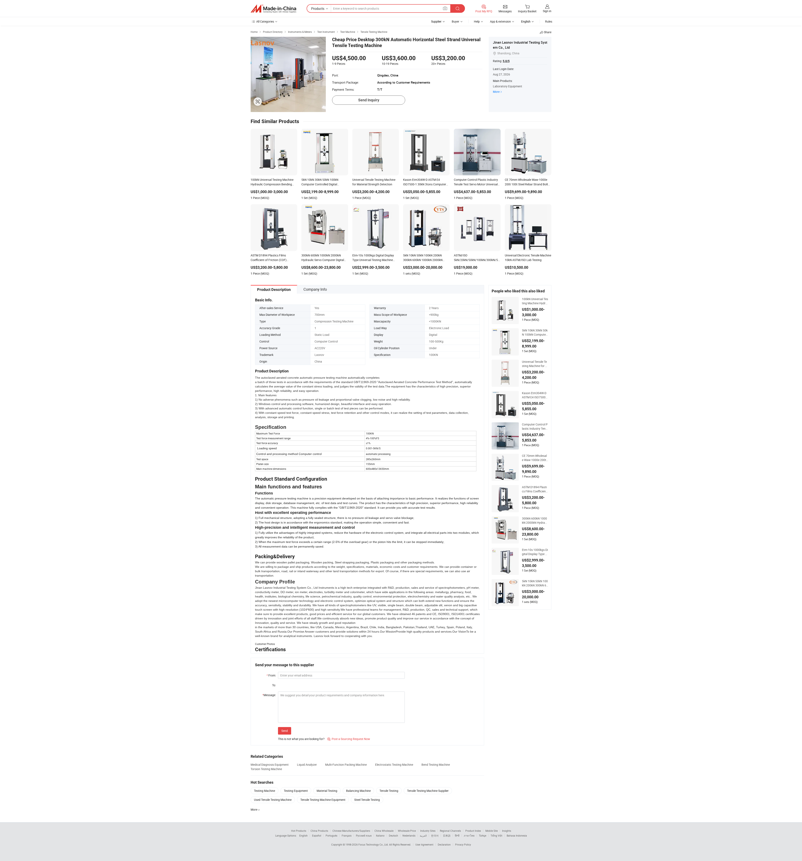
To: (274, 685)
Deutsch (393, 835)
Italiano (380, 835)
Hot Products (298, 830)
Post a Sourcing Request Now (348, 739)
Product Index (473, 830)
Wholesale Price (407, 830)
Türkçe (482, 835)
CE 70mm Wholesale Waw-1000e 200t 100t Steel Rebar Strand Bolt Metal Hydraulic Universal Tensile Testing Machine (535, 458)
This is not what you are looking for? (301, 739)
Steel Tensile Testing (367, 800)
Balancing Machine (358, 791)
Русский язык (364, 835)
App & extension (500, 21)
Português (331, 835)
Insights (506, 830)
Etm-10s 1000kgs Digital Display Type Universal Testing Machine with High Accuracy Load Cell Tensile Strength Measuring (535, 552)
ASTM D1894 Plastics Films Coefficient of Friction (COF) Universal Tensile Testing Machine (535, 489)
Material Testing (327, 791)
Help (477, 21)
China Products (319, 830)
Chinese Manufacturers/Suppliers (351, 830)
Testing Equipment (296, 791)
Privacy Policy (463, 844)
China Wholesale (383, 830)
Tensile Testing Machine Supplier (428, 791)
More (496, 92)
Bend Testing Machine (435, 765)
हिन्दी (457, 835)
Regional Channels (450, 830)
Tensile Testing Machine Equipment (322, 800)
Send (284, 731)
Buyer (455, 21)
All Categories (265, 21)
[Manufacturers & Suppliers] (273, 8)
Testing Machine (264, 791)
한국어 (435, 835)
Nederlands (408, 835)
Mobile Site (491, 830)
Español (316, 835)
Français (347, 835)
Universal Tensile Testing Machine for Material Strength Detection (535, 364)
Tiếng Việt (496, 835)
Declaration (444, 844)
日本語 (446, 835)
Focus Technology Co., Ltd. (373, 844)
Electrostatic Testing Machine (394, 765)
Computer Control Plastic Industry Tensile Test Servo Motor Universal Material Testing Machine (535, 426)
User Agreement (424, 844)
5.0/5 (506, 61)
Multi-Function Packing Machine (346, 765)
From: (271, 675)
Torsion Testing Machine (266, 769)
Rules (548, 21)
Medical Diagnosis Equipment (270, 765)
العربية (423, 835)
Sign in (547, 11)
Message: (269, 695)
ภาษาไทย (469, 835)
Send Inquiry (368, 100)
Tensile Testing (388, 791)
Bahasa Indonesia (517, 835)
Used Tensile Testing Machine (273, 800)
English (303, 835)
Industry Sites (427, 830)
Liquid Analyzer (307, 765)
